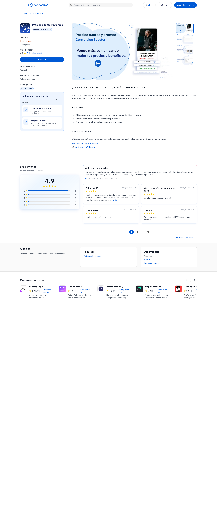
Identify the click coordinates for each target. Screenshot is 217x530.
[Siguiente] (194, 280)
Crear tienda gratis (185, 5)
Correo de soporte (151, 263)
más (115, 200)
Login (166, 5)
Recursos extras (37, 13)
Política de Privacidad (92, 256)
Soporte (147, 259)
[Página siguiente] (155, 232)
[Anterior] (188, 280)
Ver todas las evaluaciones (186, 237)
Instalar (42, 59)
